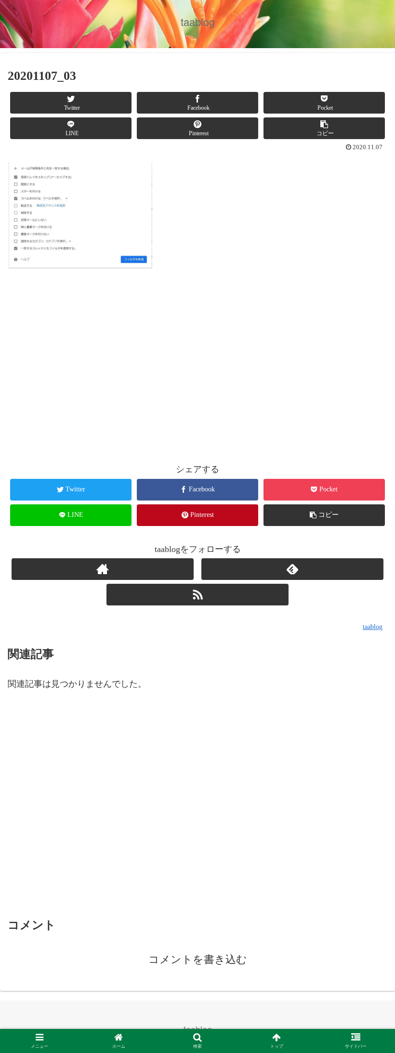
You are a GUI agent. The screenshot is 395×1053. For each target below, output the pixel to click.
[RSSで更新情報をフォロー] (197, 594)
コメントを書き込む (197, 959)
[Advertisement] (197, 367)
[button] (365, 892)
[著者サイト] (103, 569)
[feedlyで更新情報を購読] (292, 569)
